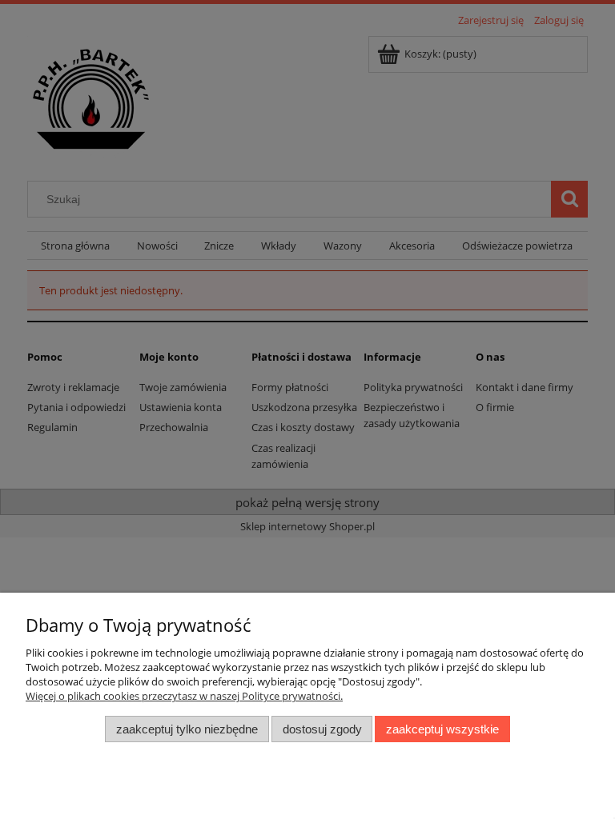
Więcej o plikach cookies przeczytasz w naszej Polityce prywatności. (184, 696)
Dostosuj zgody (322, 729)
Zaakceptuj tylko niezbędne (187, 729)
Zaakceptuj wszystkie (442, 729)
